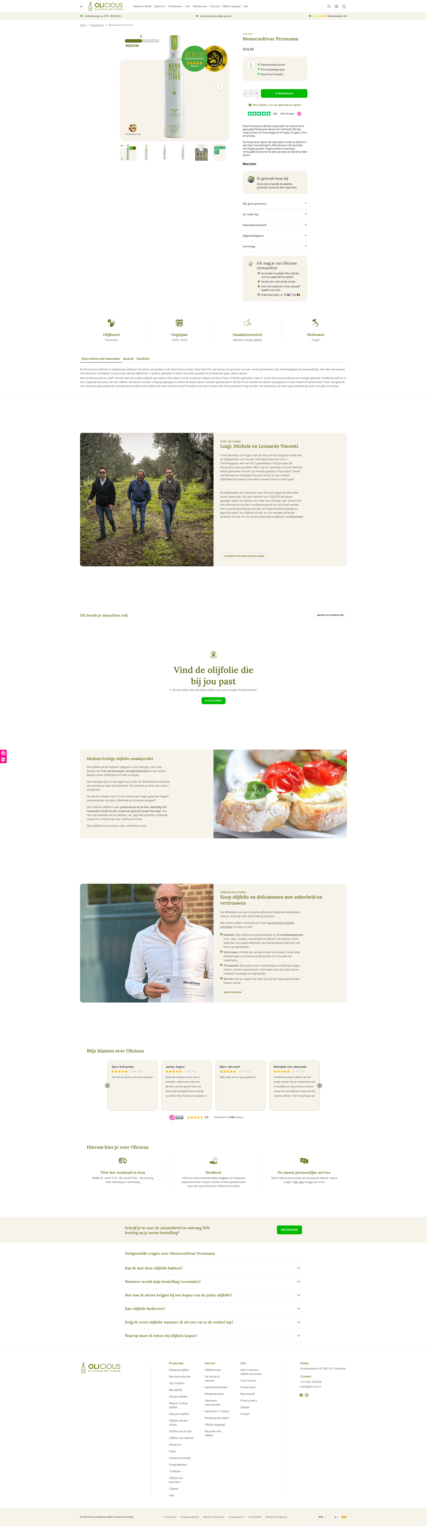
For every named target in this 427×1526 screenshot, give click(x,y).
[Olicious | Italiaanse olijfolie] (105, 6)
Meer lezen (249, 163)
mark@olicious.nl (310, 1386)
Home (83, 25)
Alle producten (97, 25)
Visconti (248, 34)
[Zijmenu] (83, 6)
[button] (329, 6)
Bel (296, 1182)
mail (310, 1182)
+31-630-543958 (311, 1381)
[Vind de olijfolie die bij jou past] (213, 677)
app (301, 1182)
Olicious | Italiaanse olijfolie (100, 1517)
